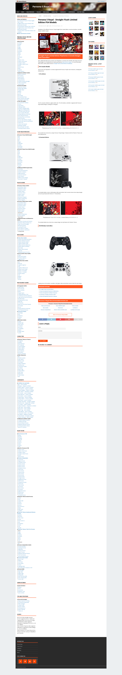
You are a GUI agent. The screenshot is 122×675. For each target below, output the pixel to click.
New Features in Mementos (24, 229)
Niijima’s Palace (21, 194)
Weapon (19, 587)
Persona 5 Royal (57, 25)
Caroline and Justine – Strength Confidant (26, 401)
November (20, 146)
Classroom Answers (22, 87)
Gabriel (19, 277)
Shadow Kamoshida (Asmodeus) (24, 239)
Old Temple (20, 95)
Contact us (19, 648)
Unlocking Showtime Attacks (24, 128)
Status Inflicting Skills (22, 577)
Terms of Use (19, 646)
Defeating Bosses (21, 608)
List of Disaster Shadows (23, 102)
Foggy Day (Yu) (21, 259)
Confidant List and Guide (23, 383)
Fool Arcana (20, 459)
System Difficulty (21, 609)
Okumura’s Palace (21, 192)
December (20, 147)
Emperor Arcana (21, 466)
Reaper (19, 255)
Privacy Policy (19, 644)
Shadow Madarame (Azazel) (24, 240)
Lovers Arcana (21, 470)
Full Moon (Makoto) (22, 257)
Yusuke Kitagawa (21, 346)
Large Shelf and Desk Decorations (25, 297)
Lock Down (20, 562)
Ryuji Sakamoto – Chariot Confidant (25, 394)
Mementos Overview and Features (25, 221)
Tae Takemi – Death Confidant (24, 404)
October (19, 145)
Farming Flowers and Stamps (24, 117)
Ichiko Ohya (20, 372)
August (19, 142)
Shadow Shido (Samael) (23, 249)
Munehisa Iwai (21, 365)
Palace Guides (75, 305)
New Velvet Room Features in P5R (25, 567)
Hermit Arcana (21, 475)
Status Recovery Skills (22, 576)
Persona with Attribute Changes (24, 119)
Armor (19, 588)
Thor (19, 266)
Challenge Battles (21, 107)
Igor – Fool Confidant (22, 384)
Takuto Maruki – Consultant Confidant (26, 415)
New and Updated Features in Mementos (49, 291)
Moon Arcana (21, 488)
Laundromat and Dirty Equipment (25, 295)
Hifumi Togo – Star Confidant (24, 410)
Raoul (19, 45)
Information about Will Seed (24, 111)
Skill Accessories (21, 118)
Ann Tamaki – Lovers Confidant (24, 393)
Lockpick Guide (21, 605)
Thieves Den (20, 122)
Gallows (19, 560)
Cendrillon (20, 42)
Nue (19, 262)
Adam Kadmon (21, 71)
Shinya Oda (20, 373)
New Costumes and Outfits (23, 98)
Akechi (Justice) (21, 78)
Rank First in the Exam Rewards (24, 304)
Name (39, 327)
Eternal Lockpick (21, 606)
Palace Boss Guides (22, 237)
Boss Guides (46, 12)
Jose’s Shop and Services (23, 115)
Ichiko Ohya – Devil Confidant (24, 407)
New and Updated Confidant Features (48, 292)
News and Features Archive (24, 33)
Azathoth (20, 70)
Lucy (19, 55)
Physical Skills (21, 570)
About (18, 652)
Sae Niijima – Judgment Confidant (25, 414)
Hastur (19, 443)
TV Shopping (20, 328)
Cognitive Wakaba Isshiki (23, 243)
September (20, 143)
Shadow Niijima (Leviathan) (23, 246)
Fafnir (19, 446)
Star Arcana (20, 486)
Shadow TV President (22, 270)
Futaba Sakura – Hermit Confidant (25, 397)
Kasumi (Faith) (21, 84)
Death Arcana (21, 480)
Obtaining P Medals (22, 125)
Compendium (71, 12)
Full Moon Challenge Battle (23, 108)
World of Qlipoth (21, 200)
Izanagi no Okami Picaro (23, 64)
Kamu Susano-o (21, 520)
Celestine (20, 50)
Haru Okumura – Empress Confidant (25, 388)
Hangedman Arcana (22, 479)
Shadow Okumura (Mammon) (24, 245)
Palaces (39, 12)
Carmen (19, 502)
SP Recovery (20, 302)
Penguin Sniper (21, 89)
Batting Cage (20, 322)
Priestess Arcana (21, 463)
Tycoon (19, 92)
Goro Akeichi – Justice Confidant (24, 396)
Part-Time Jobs (21, 288)
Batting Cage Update (22, 88)
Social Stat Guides (22, 311)
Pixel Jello (50, 25)
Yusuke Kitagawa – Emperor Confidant (26, 390)
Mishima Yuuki (21, 360)
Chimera (19, 445)
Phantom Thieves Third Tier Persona (26, 529)
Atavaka (19, 441)
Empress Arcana (21, 465)
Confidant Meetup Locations (24, 420)
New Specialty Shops (22, 97)
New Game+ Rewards (22, 179)
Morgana (20, 342)
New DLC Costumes (22, 427)
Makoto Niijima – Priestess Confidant (25, 387)
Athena (19, 65)
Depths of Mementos (22, 198)
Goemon (20, 503)
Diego (19, 47)
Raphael (19, 276)
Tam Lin (19, 442)
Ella (18, 58)
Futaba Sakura (21, 349)
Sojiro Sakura (21, 359)
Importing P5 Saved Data (23, 99)
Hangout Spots (21, 293)
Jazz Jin (19, 94)
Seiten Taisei (20, 517)
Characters (54, 12)
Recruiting (19, 650)
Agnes (19, 52)
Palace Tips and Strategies (23, 224)
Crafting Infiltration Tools (23, 294)
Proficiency (20, 315)
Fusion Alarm (20, 105)
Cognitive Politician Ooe (23, 267)
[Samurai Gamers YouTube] (30, 661)
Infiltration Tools (21, 591)
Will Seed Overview (22, 225)
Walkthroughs (30, 12)
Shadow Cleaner (21, 273)
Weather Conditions (22, 172)
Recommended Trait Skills (23, 127)
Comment (40, 330)
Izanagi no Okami (21, 62)
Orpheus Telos (21, 60)
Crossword (20, 325)
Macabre (20, 436)
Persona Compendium (46, 309)
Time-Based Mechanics (23, 170)
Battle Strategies (21, 603)
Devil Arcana (20, 483)
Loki (19, 526)
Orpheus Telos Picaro (22, 61)
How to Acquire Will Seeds (23, 112)
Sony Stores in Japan (67, 62)
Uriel (19, 274)
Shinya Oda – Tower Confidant (24, 408)
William (19, 48)
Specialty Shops (21, 298)
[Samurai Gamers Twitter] (25, 661)
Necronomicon (21, 506)
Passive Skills (20, 579)
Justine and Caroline (22, 256)
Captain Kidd (20, 500)
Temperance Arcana (22, 482)
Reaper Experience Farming (23, 600)
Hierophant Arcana (22, 468)
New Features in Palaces (23, 228)
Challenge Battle (21, 566)
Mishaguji (20, 438)
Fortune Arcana (21, 476)
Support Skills (21, 573)
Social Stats (20, 169)
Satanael (20, 515)
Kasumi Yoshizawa (22, 353)
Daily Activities (21, 287)
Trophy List (20, 610)
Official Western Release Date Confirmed (26, 26)
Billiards (19, 91)
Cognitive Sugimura (22, 265)
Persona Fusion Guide (23, 557)
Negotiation (20, 549)
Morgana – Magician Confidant (24, 386)
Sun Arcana (20, 489)
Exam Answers (21, 176)
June (19, 139)
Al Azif (19, 54)
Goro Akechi (20, 352)
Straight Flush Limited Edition (47, 289)
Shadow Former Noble (22, 269)
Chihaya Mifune (21, 370)
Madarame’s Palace (22, 188)
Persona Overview (22, 546)
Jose (19, 376)
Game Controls (21, 592)
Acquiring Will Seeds (22, 227)
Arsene (19, 498)
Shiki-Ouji (20, 263)
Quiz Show (20, 327)
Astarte (19, 525)
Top (18, 12)
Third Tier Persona (22, 555)
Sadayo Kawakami (22, 363)
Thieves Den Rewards (22, 124)
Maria (19, 68)
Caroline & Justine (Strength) (24, 81)
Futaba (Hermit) (21, 80)
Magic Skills (20, 572)
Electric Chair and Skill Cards (60, 309)
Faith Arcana (20, 469)
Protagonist (20, 340)
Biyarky (19, 435)
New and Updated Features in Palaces (48, 296)
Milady (19, 508)
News (22, 12)
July (18, 140)
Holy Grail (20, 250)
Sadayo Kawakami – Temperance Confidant (27, 405)
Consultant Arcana (22, 462)
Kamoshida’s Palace (22, 187)
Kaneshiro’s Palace (22, 190)
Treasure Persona (21, 550)
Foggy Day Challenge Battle (23, 109)
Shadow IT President (22, 272)
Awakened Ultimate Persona (24, 424)
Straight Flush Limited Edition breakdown (63, 63)
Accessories (20, 590)
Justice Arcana (21, 473)
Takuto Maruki (21, 375)
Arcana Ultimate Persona (23, 423)
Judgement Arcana (22, 490)
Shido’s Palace (21, 195)
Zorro (19, 499)
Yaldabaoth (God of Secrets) (24, 252)
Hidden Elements (21, 173)
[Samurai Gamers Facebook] (20, 661)
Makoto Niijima (21, 348)
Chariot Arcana (21, 472)
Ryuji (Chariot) (21, 77)
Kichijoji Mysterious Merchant (24, 114)
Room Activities (21, 290)
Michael (19, 279)
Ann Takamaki (21, 345)
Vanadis (19, 44)
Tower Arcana (21, 485)
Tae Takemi (20, 362)
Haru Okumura (21, 350)
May (19, 137)
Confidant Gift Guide (75, 309)
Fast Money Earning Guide (23, 602)
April (19, 136)
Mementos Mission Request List (24, 222)
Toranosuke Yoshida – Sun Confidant (25, 413)
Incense (19, 104)
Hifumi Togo (20, 369)
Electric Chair (80, 12)
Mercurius (20, 516)
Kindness (20, 317)
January (19, 163)
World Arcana (21, 492)
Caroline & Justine (21, 358)
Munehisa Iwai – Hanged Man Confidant (26, 403)
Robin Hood (20, 509)
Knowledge (20, 312)
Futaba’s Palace (21, 191)
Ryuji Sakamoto (21, 343)
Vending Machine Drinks (23, 300)
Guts (19, 314)
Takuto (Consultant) (22, 82)
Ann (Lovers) (20, 75)
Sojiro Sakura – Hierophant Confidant (25, 391)
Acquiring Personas (22, 547)
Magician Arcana (21, 461)
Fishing (19, 321)
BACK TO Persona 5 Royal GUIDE (60, 314)
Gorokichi (20, 51)
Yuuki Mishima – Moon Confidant (25, 411)
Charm (19, 318)
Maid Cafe (20, 301)
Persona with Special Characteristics (25, 121)
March (19, 166)
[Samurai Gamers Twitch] (34, 661)
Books (19, 291)
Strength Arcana (21, 478)
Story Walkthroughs (60, 305)
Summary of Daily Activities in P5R (47, 294)
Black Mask (20, 247)
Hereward (20, 57)
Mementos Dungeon (22, 197)
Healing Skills (20, 574)
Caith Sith (20, 439)
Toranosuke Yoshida (22, 366)
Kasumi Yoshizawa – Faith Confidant (25, 417)
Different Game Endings (23, 177)
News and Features (45, 305)
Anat (19, 522)
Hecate (19, 519)
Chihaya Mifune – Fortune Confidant (25, 398)
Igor (19, 356)
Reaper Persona (21, 552)
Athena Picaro (21, 67)
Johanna (19, 505)
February (20, 164)
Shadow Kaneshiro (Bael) (23, 242)
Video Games (21, 324)
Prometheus (20, 523)
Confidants (63, 12)
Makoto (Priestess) (22, 74)
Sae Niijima (20, 367)
